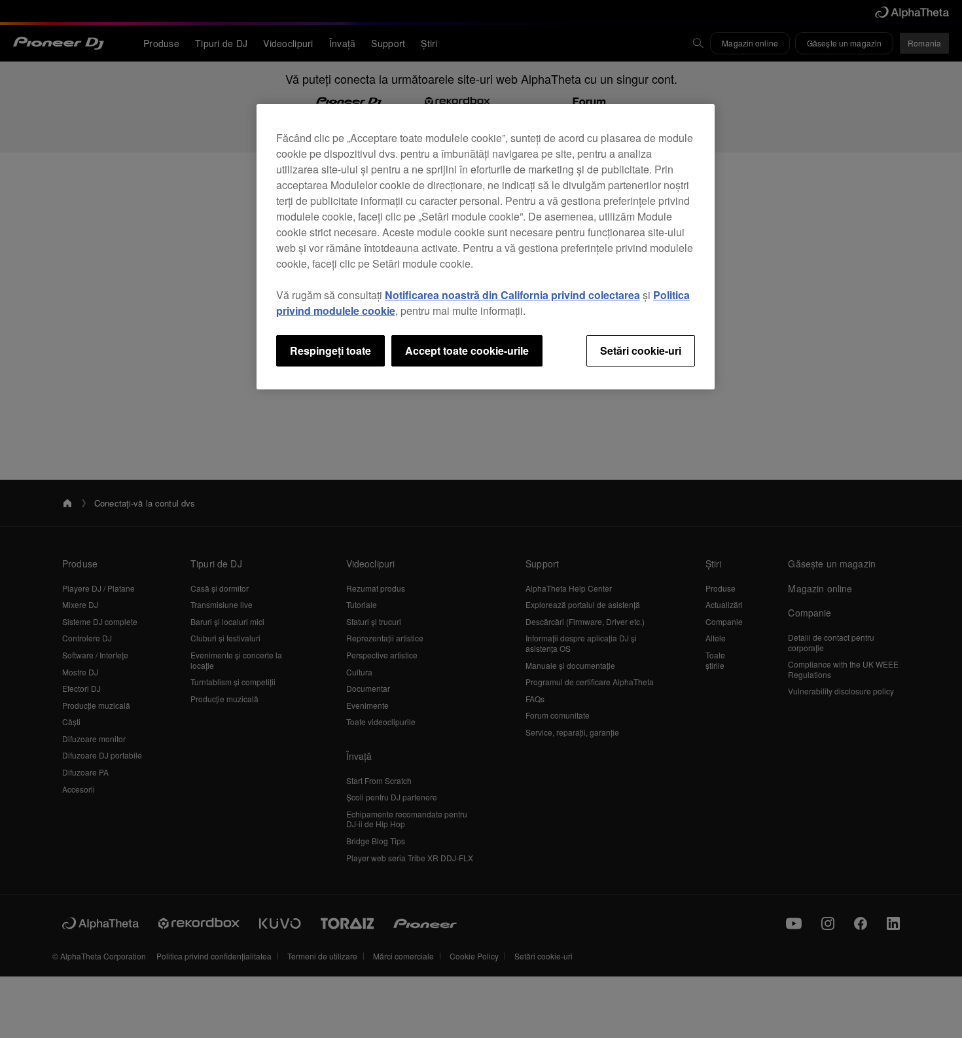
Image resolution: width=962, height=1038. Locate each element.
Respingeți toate (330, 350)
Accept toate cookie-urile (467, 350)
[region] (486, 246)
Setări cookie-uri (640, 350)
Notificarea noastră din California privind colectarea (512, 294)
